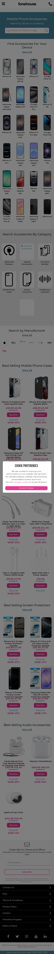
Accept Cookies (26, 488)
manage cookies (21, 482)
